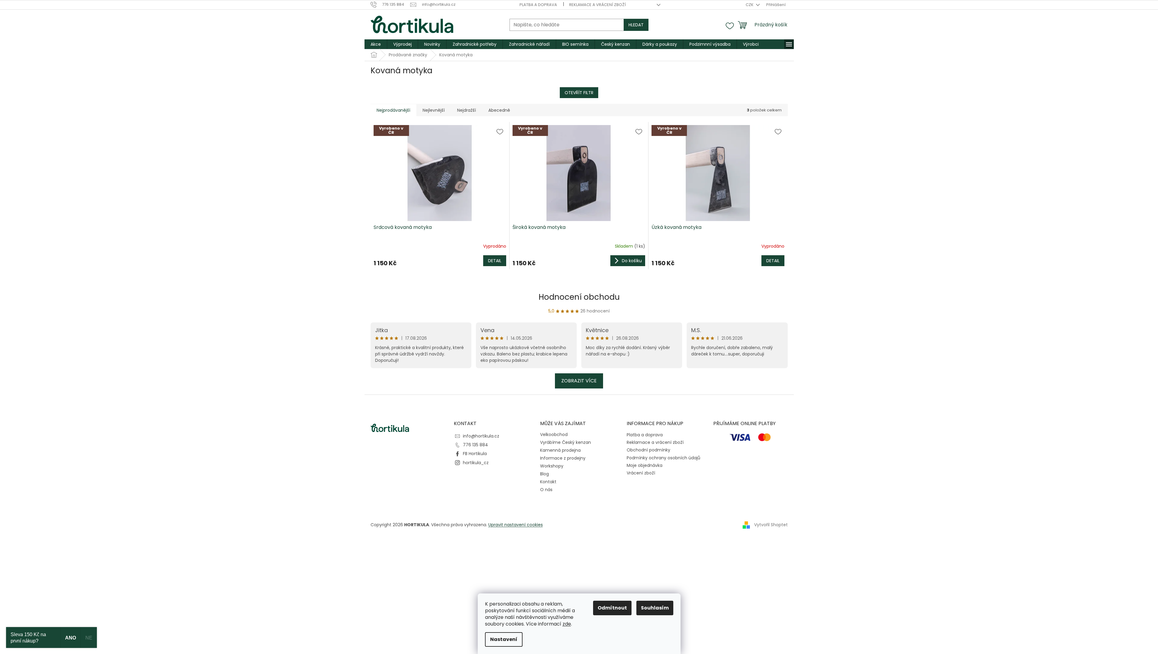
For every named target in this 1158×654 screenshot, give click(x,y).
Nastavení (503, 639)
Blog (544, 474)
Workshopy (551, 466)
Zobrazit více (579, 380)
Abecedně (499, 110)
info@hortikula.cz (481, 436)
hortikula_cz (476, 463)
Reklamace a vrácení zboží (597, 5)
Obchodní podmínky (648, 450)
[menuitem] (376, 44)
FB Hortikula (475, 454)
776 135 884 (475, 445)
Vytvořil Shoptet (771, 525)
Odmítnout (612, 607)
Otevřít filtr (579, 93)
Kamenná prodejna (560, 450)
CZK (750, 5)
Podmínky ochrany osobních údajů (663, 458)
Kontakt (548, 482)
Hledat (636, 25)
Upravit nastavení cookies (515, 525)
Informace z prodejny (563, 458)
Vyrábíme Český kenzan (565, 442)
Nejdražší (466, 110)
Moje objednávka (644, 465)
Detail (494, 261)
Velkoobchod (554, 434)
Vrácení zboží (641, 473)
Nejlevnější (434, 110)
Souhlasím (655, 607)
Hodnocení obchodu (579, 297)
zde (567, 623)
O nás (546, 489)
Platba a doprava (538, 5)
